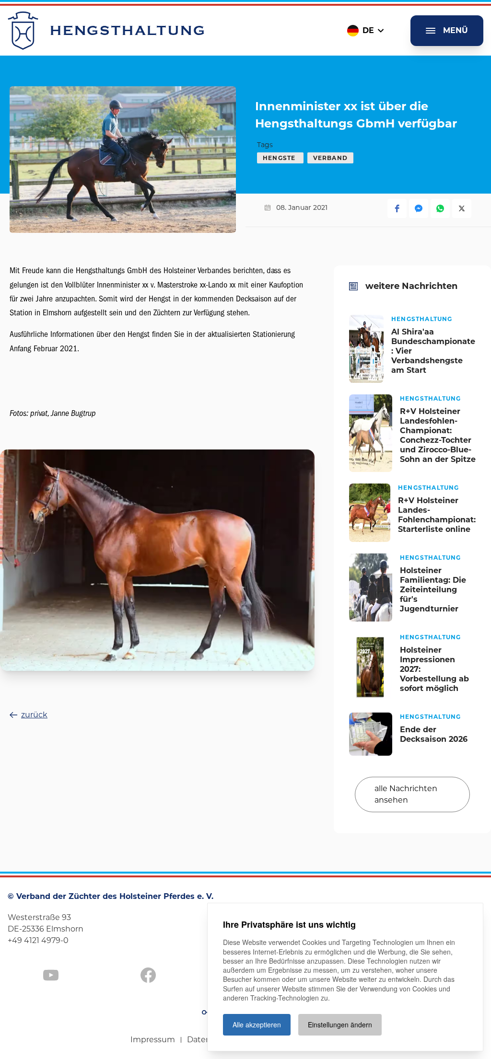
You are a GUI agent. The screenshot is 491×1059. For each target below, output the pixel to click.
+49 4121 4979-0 (38, 940)
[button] (397, 208)
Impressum (152, 1039)
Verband (330, 157)
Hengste (280, 157)
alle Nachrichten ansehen (405, 794)
